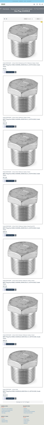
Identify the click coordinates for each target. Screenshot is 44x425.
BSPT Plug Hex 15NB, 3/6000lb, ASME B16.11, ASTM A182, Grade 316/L (21, 65)
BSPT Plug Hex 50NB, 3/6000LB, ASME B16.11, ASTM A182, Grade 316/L (21, 337)
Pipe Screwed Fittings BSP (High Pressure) (21, 8)
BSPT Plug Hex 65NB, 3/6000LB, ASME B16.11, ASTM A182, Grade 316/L (21, 392)
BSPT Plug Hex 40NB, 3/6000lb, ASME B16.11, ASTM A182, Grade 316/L (21, 283)
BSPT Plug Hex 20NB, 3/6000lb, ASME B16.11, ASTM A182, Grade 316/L (21, 120)
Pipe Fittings (6, 8)
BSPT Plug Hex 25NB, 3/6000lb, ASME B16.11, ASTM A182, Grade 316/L (21, 174)
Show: (38, 18)
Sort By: (25, 18)
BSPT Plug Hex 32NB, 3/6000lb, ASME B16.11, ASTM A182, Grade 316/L (21, 228)
